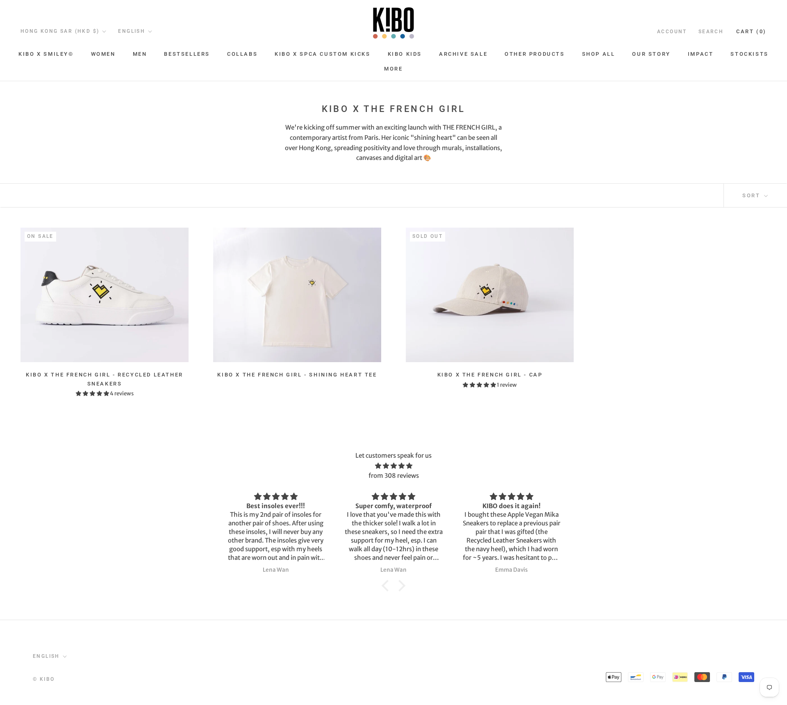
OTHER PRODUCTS (534, 54)
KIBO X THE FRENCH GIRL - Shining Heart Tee (297, 375)
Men (140, 54)
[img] (393, 466)
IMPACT (701, 54)
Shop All (598, 54)
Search (710, 31)
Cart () (751, 31)
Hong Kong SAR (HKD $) (59, 31)
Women (103, 54)
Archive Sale (463, 54)
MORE (393, 69)
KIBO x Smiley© (45, 54)
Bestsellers (187, 54)
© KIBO (44, 679)
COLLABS (242, 54)
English (131, 31)
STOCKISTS (749, 54)
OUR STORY (651, 54)
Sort (752, 195)
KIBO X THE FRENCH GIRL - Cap (490, 375)
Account (672, 31)
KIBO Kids (405, 54)
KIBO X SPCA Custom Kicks (322, 54)
